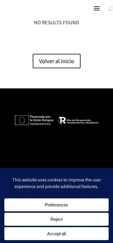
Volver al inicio (56, 61)
